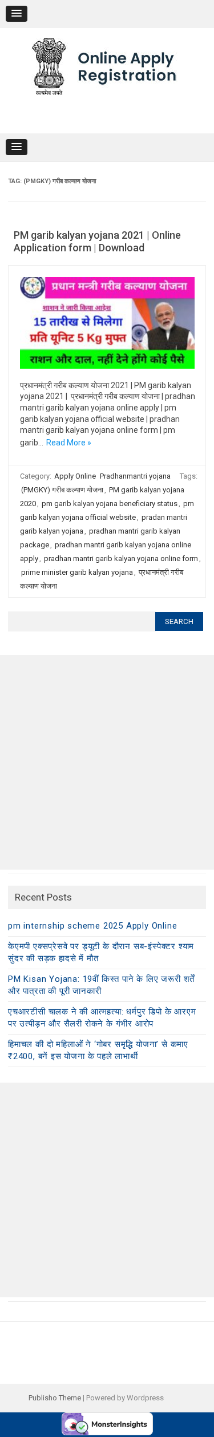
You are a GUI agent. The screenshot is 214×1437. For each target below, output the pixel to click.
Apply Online (75, 476)
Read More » (68, 442)
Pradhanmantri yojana (135, 476)
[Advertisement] (107, 762)
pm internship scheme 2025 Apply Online (92, 926)
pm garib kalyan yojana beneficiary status (109, 503)
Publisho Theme (55, 1397)
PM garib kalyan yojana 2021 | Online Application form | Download (97, 241)
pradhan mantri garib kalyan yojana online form (121, 558)
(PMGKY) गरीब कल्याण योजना (62, 489)
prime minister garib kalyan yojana (77, 572)
